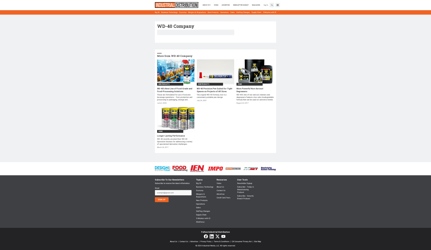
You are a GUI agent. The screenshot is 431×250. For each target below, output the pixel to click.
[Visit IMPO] (215, 168)
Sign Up (162, 200)
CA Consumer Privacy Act (242, 241)
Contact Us (183, 241)
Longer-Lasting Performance (171, 136)
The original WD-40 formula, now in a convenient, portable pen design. (211, 96)
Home (240, 84)
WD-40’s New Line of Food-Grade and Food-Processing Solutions (174, 90)
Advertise (194, 241)
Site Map (257, 241)
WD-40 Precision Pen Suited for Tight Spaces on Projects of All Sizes (214, 90)
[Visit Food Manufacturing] (180, 168)
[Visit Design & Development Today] (162, 168)
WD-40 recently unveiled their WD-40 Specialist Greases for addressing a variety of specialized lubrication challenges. (174, 141)
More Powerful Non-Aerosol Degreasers (249, 90)
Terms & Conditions (221, 241)
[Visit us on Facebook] (206, 236)
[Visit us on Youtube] (223, 236)
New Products (163, 84)
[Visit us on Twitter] (218, 236)
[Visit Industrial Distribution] (233, 168)
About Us (173, 241)
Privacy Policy (206, 241)
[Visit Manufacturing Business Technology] (268, 168)
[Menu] (277, 5)
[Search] (272, 5)
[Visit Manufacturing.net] (250, 168)
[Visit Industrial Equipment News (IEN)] (197, 168)
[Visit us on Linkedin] (212, 236)
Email (157, 188)
